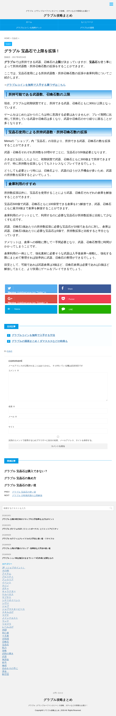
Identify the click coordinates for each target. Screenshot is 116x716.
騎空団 (5, 674)
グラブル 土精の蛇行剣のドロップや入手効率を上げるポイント (28, 519)
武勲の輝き (7, 653)
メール (12, 416)
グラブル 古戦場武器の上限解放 (27, 495)
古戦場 (5, 639)
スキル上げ (7, 612)
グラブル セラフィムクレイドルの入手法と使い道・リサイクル (28, 539)
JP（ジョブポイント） (13, 567)
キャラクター (9, 591)
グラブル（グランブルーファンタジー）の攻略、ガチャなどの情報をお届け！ (58, 705)
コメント (13, 370)
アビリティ (7, 576)
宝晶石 (9, 351)
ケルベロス (7, 594)
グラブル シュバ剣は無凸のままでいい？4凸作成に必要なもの (27, 558)
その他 (5, 570)
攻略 (4, 650)
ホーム (29, 22)
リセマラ (6, 624)
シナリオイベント (11, 600)
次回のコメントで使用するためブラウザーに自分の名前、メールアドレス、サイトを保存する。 (51, 440)
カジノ (5, 585)
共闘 (4, 630)
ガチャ (5, 588)
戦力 (4, 647)
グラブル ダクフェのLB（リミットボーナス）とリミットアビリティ (30, 529)
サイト (11, 427)
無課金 (5, 659)
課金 (5, 671)
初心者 (5, 633)
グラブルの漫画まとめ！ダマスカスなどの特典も (40, 341)
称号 (4, 662)
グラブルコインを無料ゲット (29, 28)
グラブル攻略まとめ (58, 15)
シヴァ (5, 603)
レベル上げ (7, 627)
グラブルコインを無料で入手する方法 (33, 335)
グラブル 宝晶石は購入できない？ (26, 471)
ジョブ (5, 606)
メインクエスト (10, 618)
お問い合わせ (58, 693)
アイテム (6, 573)
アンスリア (7, 579)
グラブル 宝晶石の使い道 (20, 485)
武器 (4, 656)
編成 (4, 665)
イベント (6, 582)
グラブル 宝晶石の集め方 (20, 478)
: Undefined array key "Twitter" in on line (29, 292)
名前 (11, 406)
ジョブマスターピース (13, 609)
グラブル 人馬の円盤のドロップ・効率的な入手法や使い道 (26, 548)
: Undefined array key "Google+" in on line (29, 302)
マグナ (5, 615)
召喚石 (5, 642)
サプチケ (6, 597)
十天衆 (5, 636)
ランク (5, 621)
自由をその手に (10, 668)
